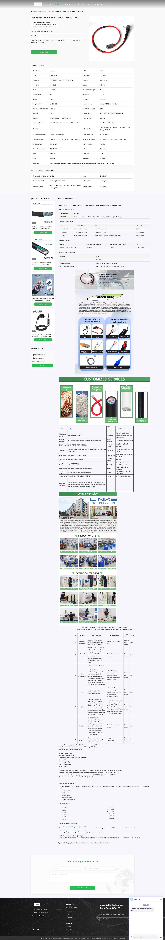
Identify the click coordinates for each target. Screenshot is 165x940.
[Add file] (131, 937)
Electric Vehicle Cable (82, 843)
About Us (68, 4)
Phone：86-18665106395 (41, 912)
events (88, 4)
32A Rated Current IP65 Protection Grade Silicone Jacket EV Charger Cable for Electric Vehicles (41, 336)
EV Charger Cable (49, 11)
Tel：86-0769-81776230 (40, 909)
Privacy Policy (43, 938)
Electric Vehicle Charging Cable (100, 843)
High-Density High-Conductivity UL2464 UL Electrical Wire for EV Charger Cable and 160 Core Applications (43, 300)
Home (49, 4)
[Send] (160, 937)
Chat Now (43, 52)
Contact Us (79, 4)
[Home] (38, 4)
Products (58, 4)
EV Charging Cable (69, 843)
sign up (129, 919)
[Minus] (161, 899)
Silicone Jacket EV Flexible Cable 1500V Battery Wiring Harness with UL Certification (90, 205)
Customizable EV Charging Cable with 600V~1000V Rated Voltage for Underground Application (42, 228)
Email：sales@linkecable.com (42, 915)
